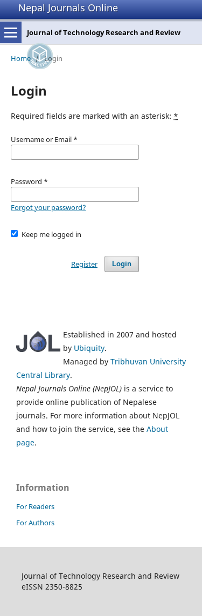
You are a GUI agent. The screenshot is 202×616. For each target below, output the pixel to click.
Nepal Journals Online (68, 7)
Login (121, 264)
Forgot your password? (48, 207)
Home (21, 58)
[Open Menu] (11, 32)
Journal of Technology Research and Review (103, 32)
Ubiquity (89, 348)
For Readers (35, 506)
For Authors (35, 522)
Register (84, 264)
